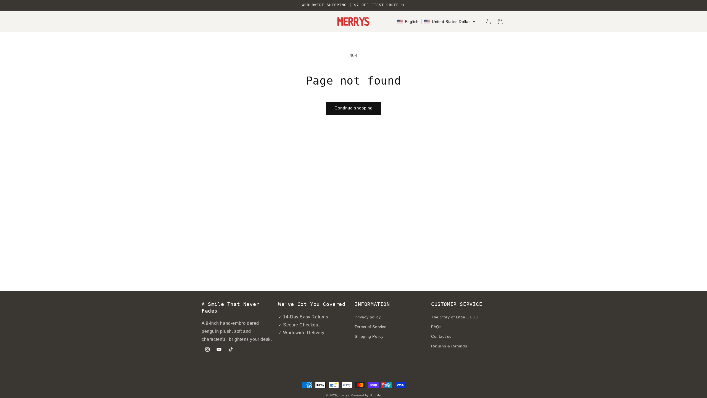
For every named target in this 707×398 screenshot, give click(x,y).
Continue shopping (353, 108)
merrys (344, 395)
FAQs (436, 326)
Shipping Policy (369, 336)
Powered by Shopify (366, 395)
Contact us (441, 336)
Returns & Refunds (449, 346)
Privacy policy (368, 317)
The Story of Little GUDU (454, 317)
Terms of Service (371, 326)
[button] (436, 21)
